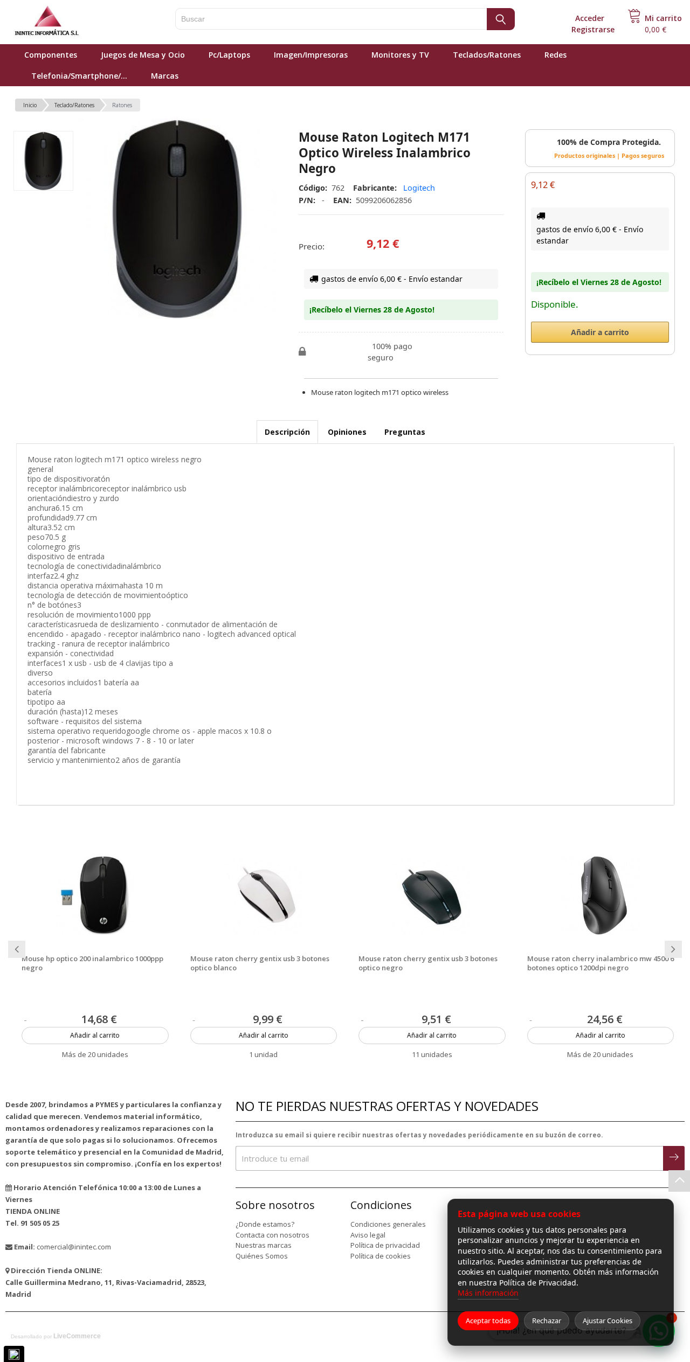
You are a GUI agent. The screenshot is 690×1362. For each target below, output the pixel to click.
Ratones (122, 105)
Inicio (30, 105)
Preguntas (404, 432)
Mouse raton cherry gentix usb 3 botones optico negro (428, 963)
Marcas (164, 76)
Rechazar (546, 1320)
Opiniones (347, 432)
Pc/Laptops (229, 55)
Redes (555, 55)
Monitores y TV (400, 55)
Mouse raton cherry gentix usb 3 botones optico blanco (259, 963)
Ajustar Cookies (607, 1320)
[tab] (287, 431)
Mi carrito (663, 18)
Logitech (419, 188)
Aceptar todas (488, 1320)
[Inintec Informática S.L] (81, 21)
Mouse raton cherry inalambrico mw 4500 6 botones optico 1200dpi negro (600, 963)
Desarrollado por (56, 1336)
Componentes (50, 55)
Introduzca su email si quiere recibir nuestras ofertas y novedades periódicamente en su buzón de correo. (419, 1134)
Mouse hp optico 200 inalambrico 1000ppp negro (92, 963)
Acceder (589, 18)
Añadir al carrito (95, 1035)
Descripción (287, 432)
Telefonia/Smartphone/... (79, 76)
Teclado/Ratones (74, 105)
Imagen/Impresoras (311, 55)
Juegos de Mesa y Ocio (143, 55)
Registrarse (593, 29)
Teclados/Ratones (487, 55)
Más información (488, 1293)
